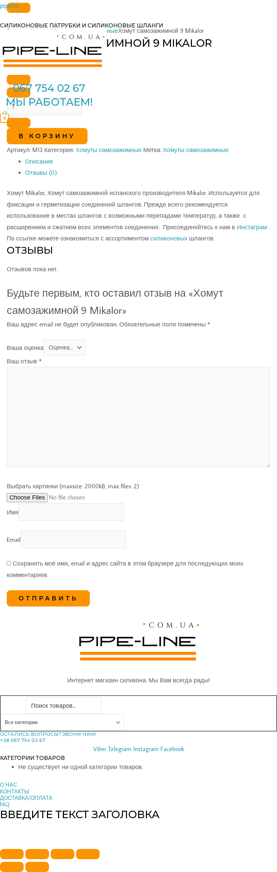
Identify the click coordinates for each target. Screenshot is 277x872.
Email (14, 539)
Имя (13, 512)
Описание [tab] (39, 161)
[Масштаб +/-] (12, 854)
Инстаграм (252, 227)
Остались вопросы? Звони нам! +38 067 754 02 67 (48, 737)
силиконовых (168, 238)
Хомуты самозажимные (109, 150)
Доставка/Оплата (26, 797)
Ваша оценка (25, 347)
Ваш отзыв (24, 361)
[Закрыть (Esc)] (88, 854)
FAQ (4, 804)
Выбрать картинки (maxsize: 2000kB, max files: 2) (73, 486)
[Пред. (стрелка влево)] (12, 867)
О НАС (8, 784)
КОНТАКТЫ (14, 791)
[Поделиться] (62, 854)
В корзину (47, 136)
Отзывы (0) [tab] (41, 172)
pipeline (9, 5)
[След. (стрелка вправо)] (37, 867)
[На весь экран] (37, 854)
